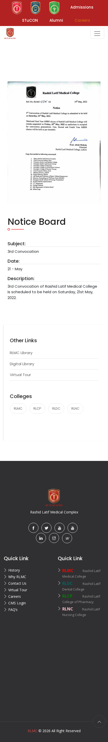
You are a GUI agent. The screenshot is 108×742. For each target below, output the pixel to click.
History (14, 570)
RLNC (75, 408)
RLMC (18, 408)
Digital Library (22, 363)
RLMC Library (21, 352)
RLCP (37, 408)
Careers (14, 596)
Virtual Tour (20, 374)
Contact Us (17, 583)
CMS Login (17, 603)
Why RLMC (17, 576)
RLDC (56, 408)
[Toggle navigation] (97, 34)
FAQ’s (13, 609)
